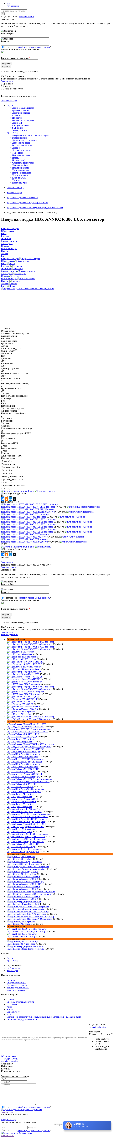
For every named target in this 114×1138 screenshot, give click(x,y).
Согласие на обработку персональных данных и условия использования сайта (44, 1017)
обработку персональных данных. (34, 47)
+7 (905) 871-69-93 (9, 16)
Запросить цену (26, 1133)
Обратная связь (8, 1056)
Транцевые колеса (20, 170)
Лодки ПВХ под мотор (23, 108)
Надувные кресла (20, 168)
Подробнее (94, 507)
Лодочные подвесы (21, 150)
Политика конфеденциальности (22, 1019)
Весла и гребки (19, 138)
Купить (79, 512)
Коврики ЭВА (19, 178)
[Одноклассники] (6, 499)
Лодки (10, 105)
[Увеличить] (27, 288)
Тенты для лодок (20, 175)
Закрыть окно (7, 81)
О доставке (12, 1004)
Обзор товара (7, 261)
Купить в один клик (32, 1109)
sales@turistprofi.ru (97, 1027)
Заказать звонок (26, 16)
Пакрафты (17, 118)
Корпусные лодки (20, 125)
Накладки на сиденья (22, 155)
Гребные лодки (14, 968)
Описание (6, 268)
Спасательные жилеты (23, 163)
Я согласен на (27, 47)
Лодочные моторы (21, 113)
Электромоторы (19, 130)
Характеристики (9, 271)
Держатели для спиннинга (24, 140)
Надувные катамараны (23, 120)
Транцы (16, 180)
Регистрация (13, 6)
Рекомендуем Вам (9, 634)
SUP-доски (17, 128)
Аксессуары (12, 133)
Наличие (5, 281)
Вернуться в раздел (10, 258)
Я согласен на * (27, 1107)
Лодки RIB (17, 123)
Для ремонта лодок (21, 143)
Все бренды (12, 970)
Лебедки (16, 148)
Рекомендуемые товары (18, 987)
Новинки (11, 980)
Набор (4, 263)
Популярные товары (16, 982)
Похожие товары (9, 278)
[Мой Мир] (10, 499)
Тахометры (17, 153)
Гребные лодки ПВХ (22, 110)
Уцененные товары (16, 990)
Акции (10, 1007)
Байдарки (16, 115)
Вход (9, 3)
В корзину (51, 491)
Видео (4, 286)
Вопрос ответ (13, 1012)
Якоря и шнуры (19, 183)
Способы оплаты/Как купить (20, 1002)
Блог (9, 1014)
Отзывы (5, 276)
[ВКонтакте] (2, 499)
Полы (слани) (18, 160)
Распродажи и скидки (17, 985)
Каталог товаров (9, 100)
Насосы (15, 158)
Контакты (11, 1009)
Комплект (5, 266)
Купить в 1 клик (26, 491)
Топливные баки (20, 165)
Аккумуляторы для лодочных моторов (30, 135)
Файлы (4, 283)
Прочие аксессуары (21, 173)
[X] (14, 499)
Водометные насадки (22, 145)
